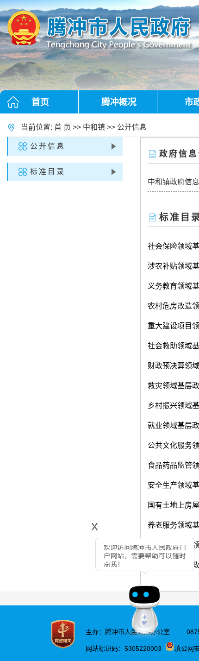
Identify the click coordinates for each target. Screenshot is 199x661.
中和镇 (94, 127)
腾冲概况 (119, 102)
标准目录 (47, 172)
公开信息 (132, 127)
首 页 (62, 127)
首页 (40, 102)
